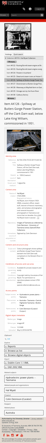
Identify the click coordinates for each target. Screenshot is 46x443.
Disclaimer (22, 429)
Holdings (8, 54)
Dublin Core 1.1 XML (18, 362)
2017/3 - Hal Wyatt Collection (24, 58)
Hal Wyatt (20, 193)
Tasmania (30, 300)
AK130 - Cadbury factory (19, 95)
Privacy (29, 429)
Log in (39, 9)
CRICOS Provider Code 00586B (13, 428)
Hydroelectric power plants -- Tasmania (21, 378)
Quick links (30, 9)
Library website (36, 418)
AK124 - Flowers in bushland (21, 73)
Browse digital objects (19, 355)
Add (8, 339)
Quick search (18, 54)
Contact (5, 429)
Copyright (12, 429)
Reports (11, 346)
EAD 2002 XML (14, 367)
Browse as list (14, 350)
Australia (23, 300)
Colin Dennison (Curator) (29, 309)
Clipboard (24, 9)
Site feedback (17, 431)
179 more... (12, 62)
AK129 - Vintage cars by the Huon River (25, 91)
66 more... (11, 98)
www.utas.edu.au (8, 420)
